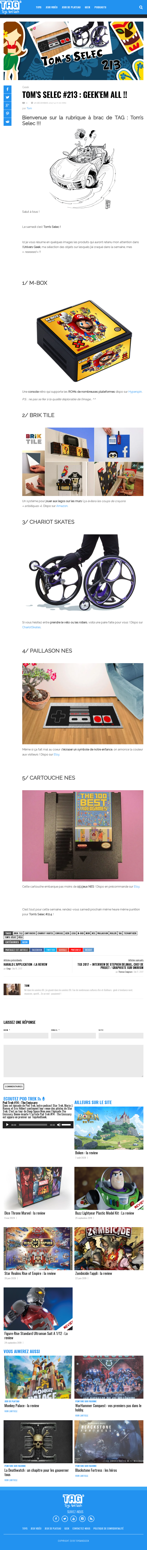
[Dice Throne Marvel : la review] (38, 1188)
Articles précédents (13, 960)
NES (93, 933)
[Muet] (59, 1125)
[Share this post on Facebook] (7, 89)
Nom (6, 1030)
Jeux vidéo (52, 7)
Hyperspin (135, 391)
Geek (87, 7)
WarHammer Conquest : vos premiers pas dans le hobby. (108, 1408)
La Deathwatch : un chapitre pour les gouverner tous (36, 1472)
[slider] (67, 1124)
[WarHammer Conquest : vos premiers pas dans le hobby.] (108, 1377)
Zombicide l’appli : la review (93, 1273)
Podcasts (100, 7)
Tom (29, 108)
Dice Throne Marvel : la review (24, 1213)
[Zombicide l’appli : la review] (108, 1248)
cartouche (30, 933)
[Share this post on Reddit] (7, 122)
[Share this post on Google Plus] (7, 106)
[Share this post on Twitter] (7, 97)
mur (88, 933)
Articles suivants (135, 960)
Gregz (8, 968)
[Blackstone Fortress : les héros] (108, 1441)
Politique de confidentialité (108, 1528)
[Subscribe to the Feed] (39, 1098)
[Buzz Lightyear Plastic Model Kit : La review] (108, 1188)
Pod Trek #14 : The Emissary (20, 1102)
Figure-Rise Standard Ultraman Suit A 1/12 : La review (36, 1335)
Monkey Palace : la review (21, 1405)
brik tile (18, 933)
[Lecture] (7, 1125)
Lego (73, 933)
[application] (38, 1124)
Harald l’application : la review (25, 964)
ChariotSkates (31, 627)
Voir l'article (10, 1411)
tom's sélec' (10, 937)
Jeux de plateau (71, 7)
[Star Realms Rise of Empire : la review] (38, 1248)
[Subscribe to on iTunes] (43, 1098)
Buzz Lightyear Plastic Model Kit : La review (104, 1213)
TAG (120, 933)
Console (59, 933)
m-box (81, 933)
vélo (20, 937)
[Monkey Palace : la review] (38, 1377)
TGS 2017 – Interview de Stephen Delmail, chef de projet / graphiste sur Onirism (110, 966)
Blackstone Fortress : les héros (96, 1470)
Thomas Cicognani (125, 971)
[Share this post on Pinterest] (7, 114)
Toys (38, 7)
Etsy (56, 754)
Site (101, 1030)
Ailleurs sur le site (93, 1102)
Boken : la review (86, 1152)
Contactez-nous (81, 1528)
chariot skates (45, 933)
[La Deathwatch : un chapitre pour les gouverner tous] (38, 1441)
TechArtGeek (130, 933)
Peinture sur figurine (85, 1401)
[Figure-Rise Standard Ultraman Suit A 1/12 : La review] (38, 1308)
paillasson (102, 933)
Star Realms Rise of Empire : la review (30, 1273)
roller (113, 933)
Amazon (62, 506)
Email (54, 1030)
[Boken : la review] (108, 1128)
